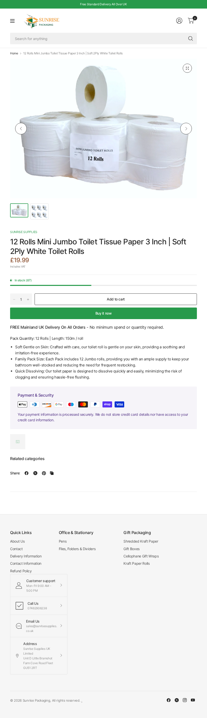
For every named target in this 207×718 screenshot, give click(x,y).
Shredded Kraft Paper (140, 541)
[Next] (186, 128)
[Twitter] (177, 700)
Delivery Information (26, 556)
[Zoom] (187, 68)
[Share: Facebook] (26, 473)
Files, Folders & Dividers (77, 549)
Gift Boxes (131, 549)
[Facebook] (169, 700)
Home (14, 53)
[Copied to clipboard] (51, 473)
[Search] (190, 38)
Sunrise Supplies (23, 232)
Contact (16, 549)
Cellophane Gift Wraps (141, 556)
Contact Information (25, 563)
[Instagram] (185, 700)
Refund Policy (21, 571)
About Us (17, 541)
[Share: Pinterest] (44, 473)
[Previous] (21, 128)
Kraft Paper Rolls (136, 563)
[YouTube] (193, 700)
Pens (63, 541)
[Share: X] (35, 473)
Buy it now (103, 313)
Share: (15, 473)
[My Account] (179, 20)
